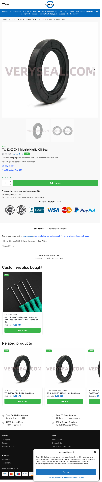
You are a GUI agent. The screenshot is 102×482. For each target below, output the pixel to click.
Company (6, 440)
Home (4, 19)
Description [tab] (38, 229)
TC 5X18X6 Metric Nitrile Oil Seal (19, 393)
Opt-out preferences (56, 478)
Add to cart (56, 183)
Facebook (6, 459)
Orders (5, 443)
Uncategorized (10, 314)
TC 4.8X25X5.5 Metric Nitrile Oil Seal (63, 393)
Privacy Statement (70, 478)
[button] (95, 452)
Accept (66, 472)
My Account (57, 440)
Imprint (81, 478)
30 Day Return (8, 166)
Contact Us (57, 443)
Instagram (6, 463)
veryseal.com (27, 236)
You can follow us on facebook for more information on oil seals (61, 236)
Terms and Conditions (61, 446)
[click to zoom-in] (50, 70)
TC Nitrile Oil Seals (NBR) (26, 19)
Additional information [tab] (57, 229)
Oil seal (12, 19)
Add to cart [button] (22, 330)
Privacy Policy (8, 446)
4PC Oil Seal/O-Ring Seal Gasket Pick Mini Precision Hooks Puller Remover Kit (21, 319)
